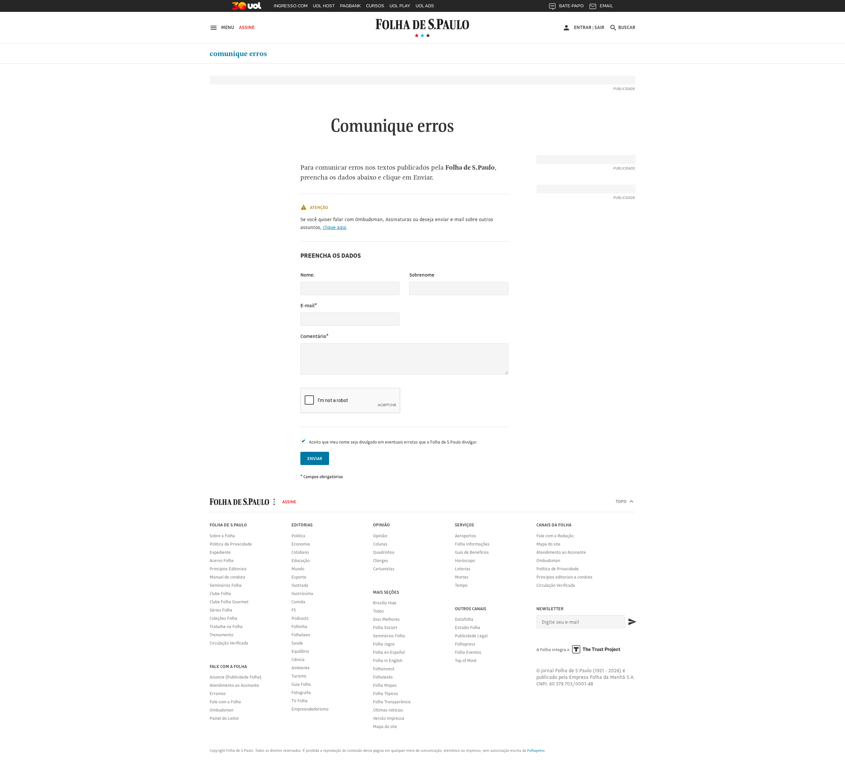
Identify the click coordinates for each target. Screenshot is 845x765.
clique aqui (334, 227)
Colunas (380, 544)
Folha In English (387, 660)
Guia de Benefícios (472, 552)
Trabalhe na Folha (226, 626)
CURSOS (375, 5)
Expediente (220, 552)
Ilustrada (299, 585)
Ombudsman (221, 710)
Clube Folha (220, 593)
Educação (300, 560)
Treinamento (221, 635)
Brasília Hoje (384, 603)
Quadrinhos (383, 552)
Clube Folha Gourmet (229, 602)
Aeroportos (465, 536)
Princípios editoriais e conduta (564, 577)
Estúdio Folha (467, 627)
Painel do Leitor (224, 718)
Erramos (218, 693)
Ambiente (300, 668)
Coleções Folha (223, 618)
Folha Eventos (468, 652)
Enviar (314, 458)
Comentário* (314, 336)
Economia (300, 544)
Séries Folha (221, 610)
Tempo (461, 585)
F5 (293, 610)
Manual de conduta (227, 577)
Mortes (461, 577)
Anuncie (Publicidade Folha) (235, 677)
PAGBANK (350, 5)
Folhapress (465, 644)
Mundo (297, 569)
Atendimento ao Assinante (234, 685)
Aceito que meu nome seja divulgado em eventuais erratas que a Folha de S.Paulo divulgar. (393, 442)
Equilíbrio (300, 651)
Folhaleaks (383, 677)
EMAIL (606, 5)
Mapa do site (385, 726)
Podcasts (300, 618)
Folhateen (300, 635)
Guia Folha (301, 684)
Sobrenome (421, 274)
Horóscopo (465, 560)
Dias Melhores (386, 619)
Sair (599, 27)
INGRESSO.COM (291, 5)
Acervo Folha (222, 560)
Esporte (298, 577)
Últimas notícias (388, 710)
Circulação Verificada (229, 643)
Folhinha (299, 626)
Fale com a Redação (555, 536)
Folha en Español (389, 652)
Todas (378, 611)
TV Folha (299, 701)
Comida (298, 602)
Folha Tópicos (385, 693)
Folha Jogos (384, 644)
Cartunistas (383, 569)
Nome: (307, 274)
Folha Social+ (385, 627)
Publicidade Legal (471, 636)
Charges (380, 560)
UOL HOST (324, 5)
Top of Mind (465, 660)
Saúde (297, 643)
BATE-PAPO (571, 5)
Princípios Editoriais (228, 569)
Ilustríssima (302, 593)
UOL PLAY (399, 5)
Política (298, 536)
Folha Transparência (392, 702)
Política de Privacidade (231, 544)
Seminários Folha (226, 585)
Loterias (462, 569)
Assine (246, 27)
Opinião (380, 536)
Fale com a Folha (225, 702)
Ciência (298, 659)
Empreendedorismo (309, 709)
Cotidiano (300, 552)
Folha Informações (472, 544)
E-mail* (308, 305)
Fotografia (301, 692)
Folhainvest (383, 669)
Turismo (298, 676)
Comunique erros (238, 53)
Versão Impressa (388, 718)
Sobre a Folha (222, 536)
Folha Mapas (385, 685)
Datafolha (464, 619)
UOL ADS (425, 5)
